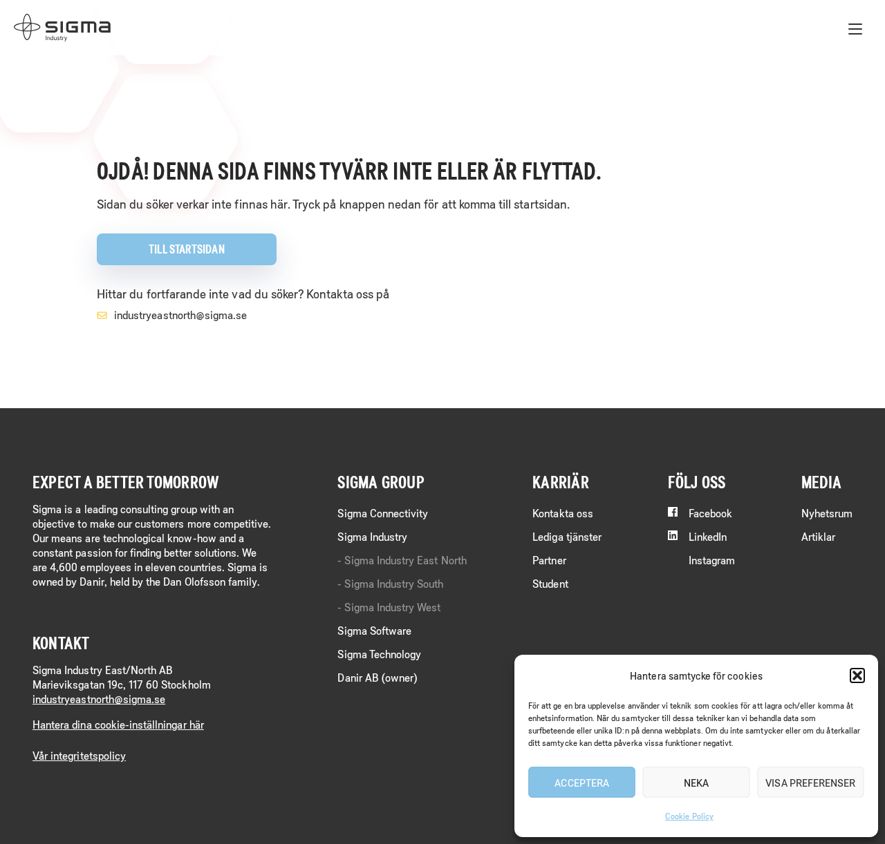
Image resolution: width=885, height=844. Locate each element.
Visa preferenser (810, 782)
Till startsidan (186, 249)
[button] (857, 675)
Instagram (712, 559)
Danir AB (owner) (377, 677)
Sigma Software (374, 630)
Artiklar (818, 536)
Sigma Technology (379, 653)
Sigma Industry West (392, 606)
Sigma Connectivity (382, 512)
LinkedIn (708, 536)
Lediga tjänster (567, 536)
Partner (549, 559)
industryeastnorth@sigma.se (180, 314)
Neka (696, 782)
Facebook (710, 512)
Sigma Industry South (393, 583)
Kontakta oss (562, 512)
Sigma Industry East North (405, 559)
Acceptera (582, 782)
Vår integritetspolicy (79, 755)
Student (550, 583)
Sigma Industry (372, 536)
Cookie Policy (689, 816)
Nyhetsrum (827, 512)
